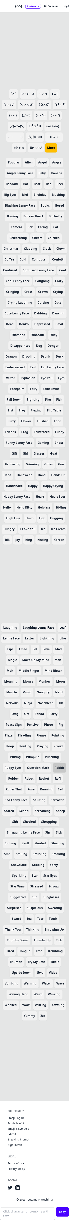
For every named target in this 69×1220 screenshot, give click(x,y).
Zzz (42, 1016)
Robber (13, 778)
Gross (48, 464)
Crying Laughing (20, 302)
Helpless (44, 507)
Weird (38, 994)
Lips (10, 649)
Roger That (14, 789)
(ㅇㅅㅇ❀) (26, 104)
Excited (9, 378)
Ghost (58, 443)
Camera (16, 227)
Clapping (30, 248)
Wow (26, 1005)
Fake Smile (51, 389)
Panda (39, 714)
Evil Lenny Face (52, 367)
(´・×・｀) (15, 137)
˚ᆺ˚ (13, 94)
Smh (7, 854)
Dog (39, 346)
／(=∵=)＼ (17, 126)
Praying (42, 746)
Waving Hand (18, 994)
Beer (60, 184)
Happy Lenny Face (16, 496)
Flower (26, 421)
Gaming (43, 443)
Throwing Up (54, 929)
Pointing (57, 735)
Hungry (9, 529)
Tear (40, 919)
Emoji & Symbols (18, 1128)
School (24, 811)
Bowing (12, 216)
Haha (7, 475)
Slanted (40, 843)
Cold (23, 259)
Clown (61, 248)
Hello (7, 507)
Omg (15, 714)
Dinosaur (37, 335)
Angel (42, 162)
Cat (55, 227)
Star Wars (17, 886)
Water (46, 983)
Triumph (16, 962)
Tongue (24, 951)
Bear (37, 184)
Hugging (56, 518)
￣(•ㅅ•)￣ (54, 137)
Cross (28, 292)
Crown (43, 292)
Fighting (33, 399)
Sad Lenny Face (16, 800)
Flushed (42, 421)
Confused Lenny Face (38, 270)
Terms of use (16, 1163)
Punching (52, 757)
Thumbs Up (42, 940)
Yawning (58, 1005)
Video (53, 972)
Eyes (61, 378)
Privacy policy (16, 1169)
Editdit (12, 1134)
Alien (29, 162)
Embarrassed (15, 367)
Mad (58, 649)
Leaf (62, 627)
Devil (59, 324)
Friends (10, 432)
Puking (15, 757)
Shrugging (49, 821)
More (51, 148)
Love (46, 649)
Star (35, 875)
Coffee (9, 259)
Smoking (58, 854)
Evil (33, 367)
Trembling (55, 951)
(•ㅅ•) (43, 94)
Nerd (59, 692)
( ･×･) (13, 115)
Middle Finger (29, 671)
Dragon (11, 356)
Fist (10, 410)
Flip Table (54, 410)
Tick (59, 940)
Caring (43, 227)
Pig (60, 724)
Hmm (29, 518)
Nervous (12, 703)
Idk (7, 540)
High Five (13, 518)
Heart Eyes (58, 496)
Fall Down (14, 399)
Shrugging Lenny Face (23, 832)
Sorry (54, 865)
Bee (48, 184)
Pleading (24, 735)
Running (46, 789)
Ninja (28, 703)
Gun (61, 464)
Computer (39, 259)
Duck (59, 356)
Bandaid (12, 184)
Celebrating (18, 238)
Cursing (43, 302)
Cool (62, 270)
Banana (56, 173)
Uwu (40, 972)
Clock (47, 248)
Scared (9, 811)
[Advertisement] (34, 50)
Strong (53, 886)
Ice (43, 529)
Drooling (28, 356)
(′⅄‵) (55, 94)
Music (26, 692)
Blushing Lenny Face (20, 205)
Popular (14, 162)
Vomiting (11, 983)
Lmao (23, 649)
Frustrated (42, 432)
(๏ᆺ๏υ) (9, 104)
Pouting (25, 746)
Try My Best (36, 962)
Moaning (10, 681)
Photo (48, 724)
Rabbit (59, 768)
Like (63, 638)
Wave (60, 983)
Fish (59, 399)
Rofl (58, 778)
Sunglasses (51, 897)
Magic (12, 660)
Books (45, 205)
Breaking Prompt (18, 1139)
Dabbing (40, 313)
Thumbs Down (17, 940)
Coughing (42, 281)
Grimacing (12, 464)
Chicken (54, 238)
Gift (14, 453)
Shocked (29, 821)
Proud (58, 746)
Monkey (45, 681)
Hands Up (58, 475)
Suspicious (35, 908)
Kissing (42, 540)
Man (58, 660)
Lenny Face (11, 638)
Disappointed (20, 346)
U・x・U (27, 94)
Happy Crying (53, 486)
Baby (42, 173)
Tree (39, 951)
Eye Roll (47, 378)
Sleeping (57, 843)
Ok (61, 703)
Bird (25, 195)
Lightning (47, 638)
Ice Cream (58, 529)
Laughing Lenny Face (38, 627)
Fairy (33, 389)
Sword (16, 919)
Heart (40, 496)
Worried (11, 1005)
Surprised (14, 908)
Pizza (8, 735)
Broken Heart (33, 216)
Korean (59, 540)
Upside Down (21, 972)
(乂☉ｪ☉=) (35, 137)
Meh (10, 671)
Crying (58, 292)
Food (57, 421)
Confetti (58, 259)
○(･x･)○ (19, 148)
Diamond (18, 335)
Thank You (13, 929)
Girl (25, 453)
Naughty (43, 692)
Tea (29, 919)
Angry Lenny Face (20, 173)
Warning (30, 983)
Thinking (32, 929)
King (28, 540)
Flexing (36, 410)
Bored (59, 205)
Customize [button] (33, 6)
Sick (59, 832)
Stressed (36, 886)
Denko (24, 324)
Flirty (12, 421)
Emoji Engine (16, 1118)
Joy (17, 540)
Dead (10, 324)
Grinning (32, 464)
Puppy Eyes (13, 768)
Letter (29, 638)
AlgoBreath (15, 1145)
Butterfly (55, 216)
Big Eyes (10, 195)
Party (53, 714)
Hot (42, 518)
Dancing (58, 313)
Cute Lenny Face (17, 313)
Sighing (10, 843)
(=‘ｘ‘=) (40, 115)
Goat (53, 453)
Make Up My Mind (35, 660)
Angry (56, 162)
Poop (10, 746)
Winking (54, 994)
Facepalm (17, 389)
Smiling (21, 854)
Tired (10, 951)
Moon (60, 681)
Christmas (11, 248)
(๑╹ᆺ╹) (60, 104)
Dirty (53, 335)
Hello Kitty (24, 507)
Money (28, 681)
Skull (25, 843)
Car (30, 227)
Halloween (24, 475)
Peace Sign (14, 724)
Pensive (33, 724)
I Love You (27, 529)
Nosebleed (45, 703)
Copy (62, 1212)
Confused (10, 270)
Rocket (44, 778)
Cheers (37, 238)
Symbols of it (16, 1123)
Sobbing (38, 865)
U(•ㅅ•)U (36, 148)
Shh (15, 821)
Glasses (39, 453)
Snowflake (19, 865)
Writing (40, 1005)
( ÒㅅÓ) (44, 104)
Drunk (45, 356)
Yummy (29, 1016)
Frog (24, 432)
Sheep (60, 811)
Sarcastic (57, 800)
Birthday (40, 195)
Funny (59, 432)
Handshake (14, 486)
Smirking (39, 854)
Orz (26, 714)
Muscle (11, 692)
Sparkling (19, 875)
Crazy (59, 281)
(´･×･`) (55, 115)
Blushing (58, 195)
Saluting (39, 800)
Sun (34, 897)
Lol (35, 649)
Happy (33, 486)
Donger (53, 346)
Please (41, 735)
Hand (42, 475)
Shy (48, 832)
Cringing (12, 292)
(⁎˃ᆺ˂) (26, 115)
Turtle (54, 962)
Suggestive (18, 897)
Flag (22, 410)
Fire (48, 399)
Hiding (61, 507)
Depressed (42, 324)
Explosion (28, 378)
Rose (30, 789)
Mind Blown (53, 671)
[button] (7, 6)
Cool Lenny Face (18, 281)
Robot (29, 778)
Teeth (53, 919)
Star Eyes (50, 875)
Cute (57, 302)
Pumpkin (32, 757)
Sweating (55, 908)
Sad (60, 789)
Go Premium (51, 6)
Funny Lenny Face (19, 443)
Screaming (43, 811)
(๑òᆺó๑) (52, 126)
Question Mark (38, 768)
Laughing (10, 627)
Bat (25, 184)
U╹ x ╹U (35, 126)
